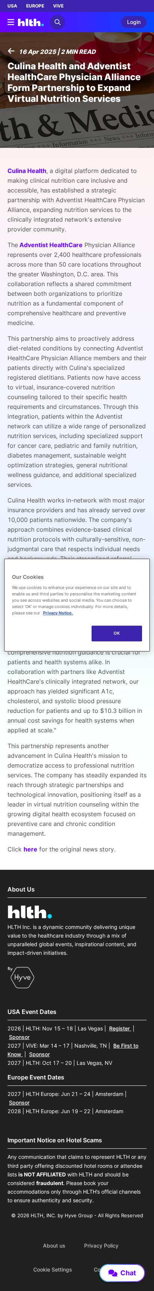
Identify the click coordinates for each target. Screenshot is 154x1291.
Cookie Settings (52, 1269)
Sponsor (19, 1037)
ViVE (58, 6)
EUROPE (35, 6)
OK (117, 633)
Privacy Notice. (58, 613)
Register (120, 1028)
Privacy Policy (101, 1245)
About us (54, 1245)
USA (12, 6)
